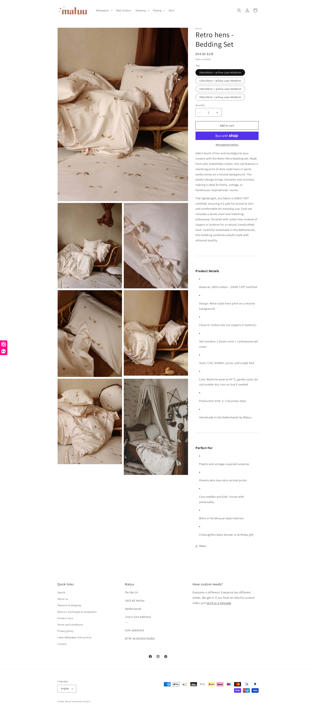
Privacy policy (65, 631)
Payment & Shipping (69, 605)
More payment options (227, 144)
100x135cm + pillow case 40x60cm (220, 97)
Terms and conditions (70, 624)
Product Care (65, 618)
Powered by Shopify (81, 701)
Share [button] (202, 546)
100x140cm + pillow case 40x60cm (220, 72)
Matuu (68, 701)
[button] (104, 10)
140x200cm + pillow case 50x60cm (220, 89)
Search (61, 592)
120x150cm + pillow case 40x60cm (220, 80)
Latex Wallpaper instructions (74, 637)
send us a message (219, 603)
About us (62, 598)
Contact (62, 644)
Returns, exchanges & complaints (77, 611)
